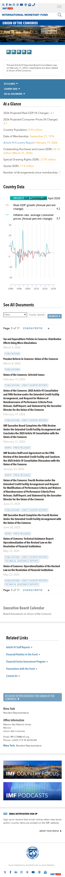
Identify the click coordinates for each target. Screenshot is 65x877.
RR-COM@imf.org (19, 737)
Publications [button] (12, 353)
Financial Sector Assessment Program (26, 661)
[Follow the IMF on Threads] (17, 4)
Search (53, 316)
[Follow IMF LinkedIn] (10, 4)
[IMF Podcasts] (39, 872)
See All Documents (13, 94)
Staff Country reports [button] (35, 385)
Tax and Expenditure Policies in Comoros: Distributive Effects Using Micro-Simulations (32, 341)
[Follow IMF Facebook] (7, 4)
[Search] (60, 15)
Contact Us (12, 676)
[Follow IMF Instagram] (14, 4)
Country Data (10, 89)
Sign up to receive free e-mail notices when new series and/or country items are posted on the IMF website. (32, 821)
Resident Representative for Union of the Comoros (29, 697)
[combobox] (15, 315)
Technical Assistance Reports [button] (21, 560)
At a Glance (9, 83)
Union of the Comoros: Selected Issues (23, 375)
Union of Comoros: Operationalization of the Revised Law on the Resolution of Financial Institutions (31, 568)
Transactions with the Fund (20, 668)
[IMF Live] (55, 872)
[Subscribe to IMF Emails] (29, 4)
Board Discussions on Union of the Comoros (27, 614)
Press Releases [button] (22, 447)
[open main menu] (59, 7)
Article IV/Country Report (18, 142)
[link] (8, 52)
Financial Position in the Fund (22, 654)
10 (40, 328)
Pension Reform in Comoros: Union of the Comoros (30, 359)
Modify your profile (49, 831)
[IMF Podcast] (25, 4)
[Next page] (48, 328)
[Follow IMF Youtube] (21, 4)
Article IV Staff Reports (18, 647)
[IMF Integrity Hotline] (33, 4)
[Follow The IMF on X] (3, 4)
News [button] (8, 447)
